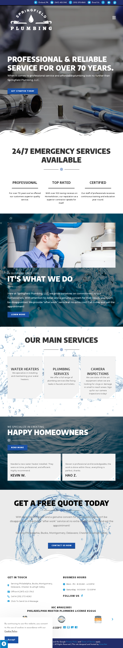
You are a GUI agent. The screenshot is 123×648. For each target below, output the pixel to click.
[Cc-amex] (76, 627)
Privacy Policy (71, 642)
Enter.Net (103, 644)
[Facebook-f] (82, 596)
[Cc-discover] (72, 627)
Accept (11, 640)
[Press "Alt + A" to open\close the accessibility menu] (4, 644)
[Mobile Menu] (114, 17)
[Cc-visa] (64, 627)
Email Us (95, 2)
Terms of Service (88, 642)
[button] (23, 91)
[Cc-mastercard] (68, 627)
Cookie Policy (10, 631)
